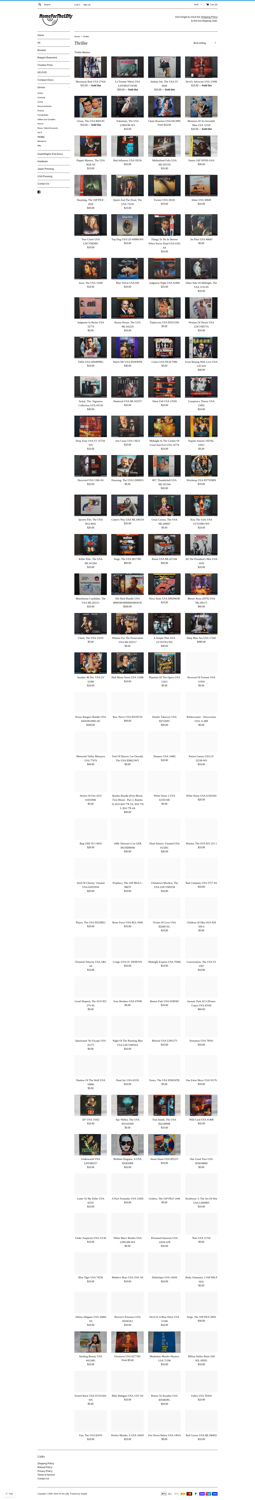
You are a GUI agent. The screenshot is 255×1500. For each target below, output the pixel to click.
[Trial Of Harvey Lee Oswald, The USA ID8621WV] (127, 742)
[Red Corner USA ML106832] (201, 1421)
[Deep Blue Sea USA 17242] (201, 623)
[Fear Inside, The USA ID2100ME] (164, 1105)
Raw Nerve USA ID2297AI (127, 716)
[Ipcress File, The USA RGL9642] (90, 505)
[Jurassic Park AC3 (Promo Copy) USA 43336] (201, 987)
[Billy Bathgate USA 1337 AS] (127, 1381)
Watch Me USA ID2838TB (127, 361)
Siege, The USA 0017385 (127, 559)
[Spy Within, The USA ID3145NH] (127, 1105)
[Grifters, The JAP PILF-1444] (164, 1184)
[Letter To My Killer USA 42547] (90, 1184)
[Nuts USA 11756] (201, 1223)
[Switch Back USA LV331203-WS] (90, 1381)
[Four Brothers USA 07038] (127, 987)
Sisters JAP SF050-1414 (201, 160)
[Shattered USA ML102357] (127, 387)
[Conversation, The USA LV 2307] (201, 947)
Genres (53, 87)
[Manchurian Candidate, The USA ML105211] (90, 584)
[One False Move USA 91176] (201, 1066)
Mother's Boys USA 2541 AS (127, 1277)
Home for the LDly (61, 1494)
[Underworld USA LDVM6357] (90, 1145)
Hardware (42, 161)
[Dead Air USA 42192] (127, 1066)
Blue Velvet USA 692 (127, 282)
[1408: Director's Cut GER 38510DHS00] (127, 829)
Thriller (41, 137)
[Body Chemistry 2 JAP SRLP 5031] (201, 1263)
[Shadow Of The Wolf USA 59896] (90, 1066)
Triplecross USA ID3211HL (164, 322)
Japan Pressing (45, 169)
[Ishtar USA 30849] (201, 185)
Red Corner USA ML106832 (201, 1435)
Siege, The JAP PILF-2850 (201, 1316)
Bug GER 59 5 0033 (91, 843)
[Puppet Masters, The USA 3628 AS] (90, 146)
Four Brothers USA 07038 (127, 1001)
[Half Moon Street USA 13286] (127, 663)
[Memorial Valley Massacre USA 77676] (90, 742)
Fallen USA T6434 (201, 1395)
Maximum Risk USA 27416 (91, 81)
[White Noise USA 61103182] (201, 781)
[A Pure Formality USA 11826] (127, 1184)
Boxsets (41, 50)
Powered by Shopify (78, 1494)
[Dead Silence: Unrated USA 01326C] (164, 829)
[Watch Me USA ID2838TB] (127, 347)
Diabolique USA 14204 (164, 1277)
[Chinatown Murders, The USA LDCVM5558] (164, 868)
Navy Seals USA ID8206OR (164, 598)
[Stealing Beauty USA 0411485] (90, 1342)
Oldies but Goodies (46, 119)
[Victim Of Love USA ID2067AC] (164, 908)
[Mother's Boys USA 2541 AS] (127, 1263)
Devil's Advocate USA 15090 (201, 81)
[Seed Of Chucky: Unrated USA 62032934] (90, 868)
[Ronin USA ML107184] (164, 544)
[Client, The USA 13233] (90, 623)
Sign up (86, 4)
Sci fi (39, 132)
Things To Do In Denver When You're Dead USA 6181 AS (164, 243)
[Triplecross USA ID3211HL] (164, 308)
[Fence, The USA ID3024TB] (164, 1066)
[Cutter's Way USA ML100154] (127, 505)
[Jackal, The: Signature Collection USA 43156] (90, 387)
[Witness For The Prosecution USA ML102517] (127, 623)
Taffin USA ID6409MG (90, 361)
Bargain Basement (47, 57)
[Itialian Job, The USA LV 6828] (164, 67)
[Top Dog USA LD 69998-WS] (127, 225)
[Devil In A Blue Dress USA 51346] (164, 1302)
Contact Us (43, 183)
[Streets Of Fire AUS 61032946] (90, 781)
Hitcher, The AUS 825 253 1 (201, 843)
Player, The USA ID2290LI (90, 922)
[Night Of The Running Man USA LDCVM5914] (127, 1026)
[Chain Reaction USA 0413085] (164, 106)
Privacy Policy (44, 1471)
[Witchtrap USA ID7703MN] (201, 466)
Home (40, 35)
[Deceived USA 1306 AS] (90, 466)
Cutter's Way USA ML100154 (127, 519)
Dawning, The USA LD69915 (127, 480)
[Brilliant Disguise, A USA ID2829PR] (127, 1145)
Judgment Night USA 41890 (164, 282)
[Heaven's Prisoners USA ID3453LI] (127, 1302)
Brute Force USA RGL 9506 (127, 922)
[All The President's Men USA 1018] (201, 544)
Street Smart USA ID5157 (164, 1159)
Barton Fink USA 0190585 (164, 1001)
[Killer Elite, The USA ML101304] (90, 544)
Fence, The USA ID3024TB (164, 1080)
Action (40, 93)
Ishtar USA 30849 (201, 199)
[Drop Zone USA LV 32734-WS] (90, 426)
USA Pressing (44, 176)
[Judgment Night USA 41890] (164, 268)
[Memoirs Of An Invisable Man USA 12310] (201, 106)
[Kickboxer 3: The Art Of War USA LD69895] (201, 1184)
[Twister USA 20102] (164, 185)
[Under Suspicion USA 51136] (90, 1223)
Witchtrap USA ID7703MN (201, 480)
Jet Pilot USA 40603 (201, 239)
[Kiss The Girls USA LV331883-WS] (201, 505)
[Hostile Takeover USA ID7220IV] (164, 702)
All (38, 42)
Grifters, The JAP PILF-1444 (164, 1198)
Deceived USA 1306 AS (91, 480)
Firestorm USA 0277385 (127, 1356)
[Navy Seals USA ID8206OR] (164, 584)
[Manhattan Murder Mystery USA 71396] (164, 1342)
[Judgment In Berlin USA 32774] (90, 308)
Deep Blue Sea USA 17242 (201, 637)
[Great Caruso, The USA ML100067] (164, 505)
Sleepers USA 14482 (164, 756)
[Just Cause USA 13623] (127, 426)
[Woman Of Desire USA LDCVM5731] (201, 308)
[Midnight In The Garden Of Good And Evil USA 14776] (164, 426)
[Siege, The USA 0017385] (127, 544)
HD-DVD (42, 72)
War (39, 146)
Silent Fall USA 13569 (164, 401)
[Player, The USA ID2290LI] (90, 908)
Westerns (41, 141)
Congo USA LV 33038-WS (127, 961)
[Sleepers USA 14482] (164, 742)
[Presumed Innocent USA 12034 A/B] (164, 1223)
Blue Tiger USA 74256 (90, 1277)
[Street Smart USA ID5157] (164, 1145)
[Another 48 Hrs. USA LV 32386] (90, 663)
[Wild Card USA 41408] (201, 1105)
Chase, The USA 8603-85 (90, 121)
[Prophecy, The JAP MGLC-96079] (127, 868)
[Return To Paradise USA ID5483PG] (164, 1381)
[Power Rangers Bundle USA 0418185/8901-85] (90, 702)
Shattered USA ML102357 (127, 401)
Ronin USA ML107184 (164, 559)
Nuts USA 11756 (201, 1238)
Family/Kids (42, 115)
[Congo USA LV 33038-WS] (127, 947)
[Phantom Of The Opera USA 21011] (164, 663)
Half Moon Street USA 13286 (128, 677)
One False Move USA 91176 (201, 1080)
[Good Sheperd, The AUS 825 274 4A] (90, 987)
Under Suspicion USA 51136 (90, 1238)
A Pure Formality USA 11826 (127, 1198)
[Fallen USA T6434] (201, 1381)
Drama (40, 111)
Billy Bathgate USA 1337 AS (127, 1395)
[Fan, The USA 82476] (90, 1421)
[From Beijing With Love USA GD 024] (201, 347)
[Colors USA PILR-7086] (164, 347)
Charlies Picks (45, 65)
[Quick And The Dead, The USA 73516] (127, 185)
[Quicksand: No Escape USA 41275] (90, 1026)
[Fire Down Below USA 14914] (164, 1421)
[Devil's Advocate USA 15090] (201, 67)
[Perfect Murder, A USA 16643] (127, 1421)
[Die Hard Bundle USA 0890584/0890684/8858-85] (127, 584)
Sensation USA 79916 (201, 1040)
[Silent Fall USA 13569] (164, 387)
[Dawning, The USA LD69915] (127, 466)
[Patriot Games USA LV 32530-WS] (201, 742)
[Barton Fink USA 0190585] (164, 987)
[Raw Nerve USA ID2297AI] (127, 702)
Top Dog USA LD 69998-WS (127, 239)
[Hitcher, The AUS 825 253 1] (201, 829)
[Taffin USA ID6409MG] (90, 347)
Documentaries (44, 106)
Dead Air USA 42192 (127, 1080)
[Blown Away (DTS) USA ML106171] (201, 584)
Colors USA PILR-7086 (164, 361)
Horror (40, 124)
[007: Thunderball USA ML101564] (164, 466)
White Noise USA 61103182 (201, 795)
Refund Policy (44, 1467)
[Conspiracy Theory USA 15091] (201, 387)
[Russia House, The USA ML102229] (127, 308)
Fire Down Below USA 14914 (164, 1435)
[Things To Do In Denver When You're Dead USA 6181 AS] (164, 225)
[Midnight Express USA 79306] (164, 947)
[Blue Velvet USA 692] (127, 268)
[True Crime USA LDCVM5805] (90, 225)
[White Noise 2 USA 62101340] (164, 781)
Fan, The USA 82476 (90, 1435)
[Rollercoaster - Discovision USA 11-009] (201, 702)
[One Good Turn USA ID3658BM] (201, 1145)
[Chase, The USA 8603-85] (90, 106)
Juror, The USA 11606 (91, 282)
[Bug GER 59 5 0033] (90, 829)
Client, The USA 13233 (90, 637)
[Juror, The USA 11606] (90, 268)
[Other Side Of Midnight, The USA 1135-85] (201, 268)
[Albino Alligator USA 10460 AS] (90, 1302)
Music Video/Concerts (47, 128)
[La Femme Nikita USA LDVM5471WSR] (127, 67)
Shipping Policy (209, 17)
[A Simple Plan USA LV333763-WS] (164, 623)
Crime (40, 102)
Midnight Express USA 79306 (164, 961)
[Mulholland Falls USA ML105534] (164, 146)
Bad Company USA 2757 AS (201, 882)
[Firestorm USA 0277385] (127, 1342)
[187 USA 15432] (90, 1105)
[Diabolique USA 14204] (164, 1263)
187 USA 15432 (90, 1119)
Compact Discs (45, 80)
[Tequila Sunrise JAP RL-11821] (201, 426)
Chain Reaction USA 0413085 (164, 121)
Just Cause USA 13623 (127, 440)
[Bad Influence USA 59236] (127, 146)
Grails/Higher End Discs (50, 154)
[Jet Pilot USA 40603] (201, 225)
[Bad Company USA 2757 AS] (201, 868)
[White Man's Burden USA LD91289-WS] (127, 1223)
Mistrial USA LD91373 (164, 1040)
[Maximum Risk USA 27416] (90, 67)
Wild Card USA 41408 (201, 1119)
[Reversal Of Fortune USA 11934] (201, 663)
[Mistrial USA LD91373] (164, 1026)
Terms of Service (46, 1475)
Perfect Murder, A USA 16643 (127, 1435)
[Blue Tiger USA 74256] (90, 1263)
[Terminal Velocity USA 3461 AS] (90, 947)
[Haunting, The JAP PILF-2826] (90, 185)
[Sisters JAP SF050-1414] (201, 146)
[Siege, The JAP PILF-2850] (201, 1302)
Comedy (41, 97)
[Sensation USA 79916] (201, 1026)
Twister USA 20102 (164, 199)
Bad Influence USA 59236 (127, 160)
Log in (77, 4)
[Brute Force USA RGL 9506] (127, 908)
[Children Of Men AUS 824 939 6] (201, 908)
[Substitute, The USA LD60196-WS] (127, 106)
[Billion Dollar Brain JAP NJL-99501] (201, 1342)
